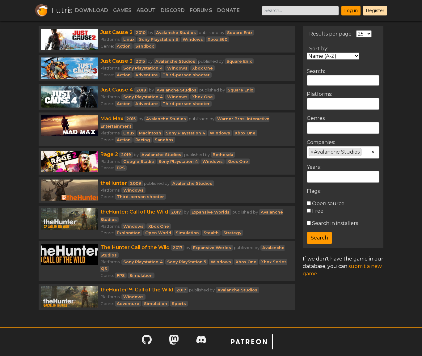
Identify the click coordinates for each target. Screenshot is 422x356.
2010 (141, 32)
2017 (176, 212)
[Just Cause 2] (69, 39)
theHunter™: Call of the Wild (136, 290)
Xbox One (202, 68)
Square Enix (239, 32)
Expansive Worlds (211, 212)
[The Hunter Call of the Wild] (69, 261)
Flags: (314, 191)
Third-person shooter (186, 75)
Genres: (316, 118)
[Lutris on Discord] (201, 342)
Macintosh (150, 133)
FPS (121, 168)
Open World (158, 233)
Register (375, 10)
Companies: (321, 142)
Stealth (211, 233)
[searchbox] (310, 103)
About (146, 10)
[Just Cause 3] (69, 68)
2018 (141, 90)
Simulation (187, 233)
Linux (128, 39)
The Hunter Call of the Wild (135, 247)
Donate (228, 10)
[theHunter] (69, 190)
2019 (126, 154)
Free (317, 211)
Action (124, 46)
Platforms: (319, 94)
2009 (135, 183)
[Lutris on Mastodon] (174, 342)
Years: (314, 167)
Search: (316, 71)
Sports (179, 303)
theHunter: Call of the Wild (134, 212)
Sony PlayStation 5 (186, 262)
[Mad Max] (69, 129)
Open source (327, 203)
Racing (142, 140)
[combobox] (343, 104)
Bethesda (223, 154)
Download (91, 10)
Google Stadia (138, 161)
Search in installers (334, 223)
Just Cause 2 (116, 32)
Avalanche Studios (176, 32)
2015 (140, 61)
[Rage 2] (69, 161)
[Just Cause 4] (69, 97)
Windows (193, 39)
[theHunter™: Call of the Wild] (69, 296)
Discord (173, 10)
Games (122, 10)
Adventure (146, 75)
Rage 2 (109, 154)
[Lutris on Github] (147, 342)
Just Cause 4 (116, 90)
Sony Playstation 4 (142, 68)
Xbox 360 (217, 39)
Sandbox (144, 46)
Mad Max (111, 118)
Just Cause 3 (116, 61)
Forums (201, 10)
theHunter (113, 183)
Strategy (232, 233)
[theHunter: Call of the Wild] (69, 222)
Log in (351, 10)
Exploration (129, 233)
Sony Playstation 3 (158, 39)
